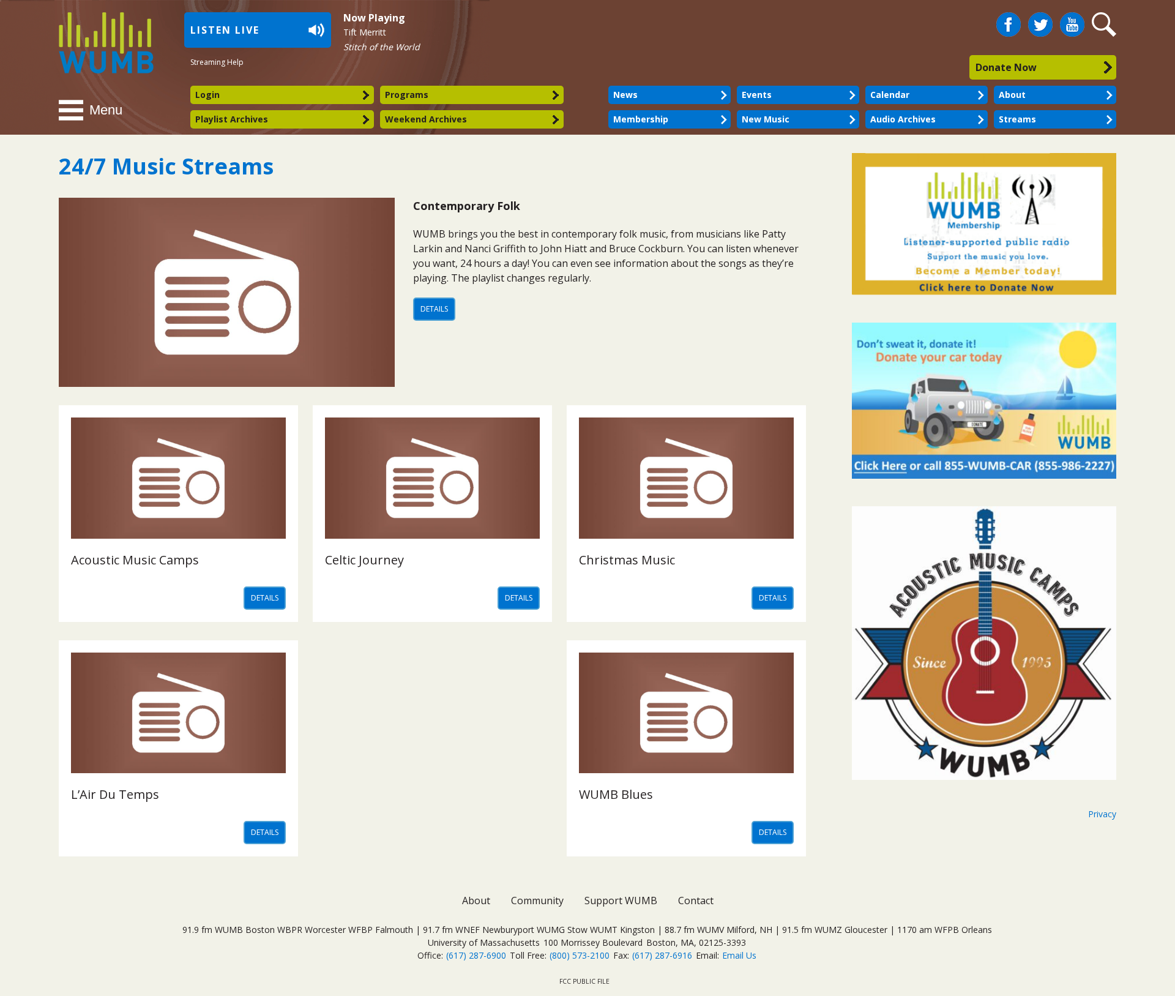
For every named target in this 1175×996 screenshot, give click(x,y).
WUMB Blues (616, 794)
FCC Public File (584, 981)
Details (434, 309)
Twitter (1040, 19)
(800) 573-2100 (580, 955)
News (625, 94)
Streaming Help (217, 62)
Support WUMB (620, 900)
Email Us (739, 955)
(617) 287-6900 (476, 955)
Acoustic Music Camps (135, 560)
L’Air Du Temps (115, 794)
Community (537, 900)
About (1012, 94)
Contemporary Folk (466, 205)
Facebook (1008, 19)
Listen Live (224, 30)
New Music (765, 119)
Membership (640, 119)
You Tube (1072, 25)
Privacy (1102, 814)
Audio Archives (903, 119)
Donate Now (1006, 67)
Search (1105, 24)
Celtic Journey (364, 560)
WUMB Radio (92, 41)
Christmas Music (627, 560)
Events (757, 94)
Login (207, 94)
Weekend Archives (426, 119)
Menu (105, 110)
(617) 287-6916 (662, 955)
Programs (406, 94)
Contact (696, 900)
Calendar (889, 94)
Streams (1017, 119)
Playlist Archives (231, 119)
